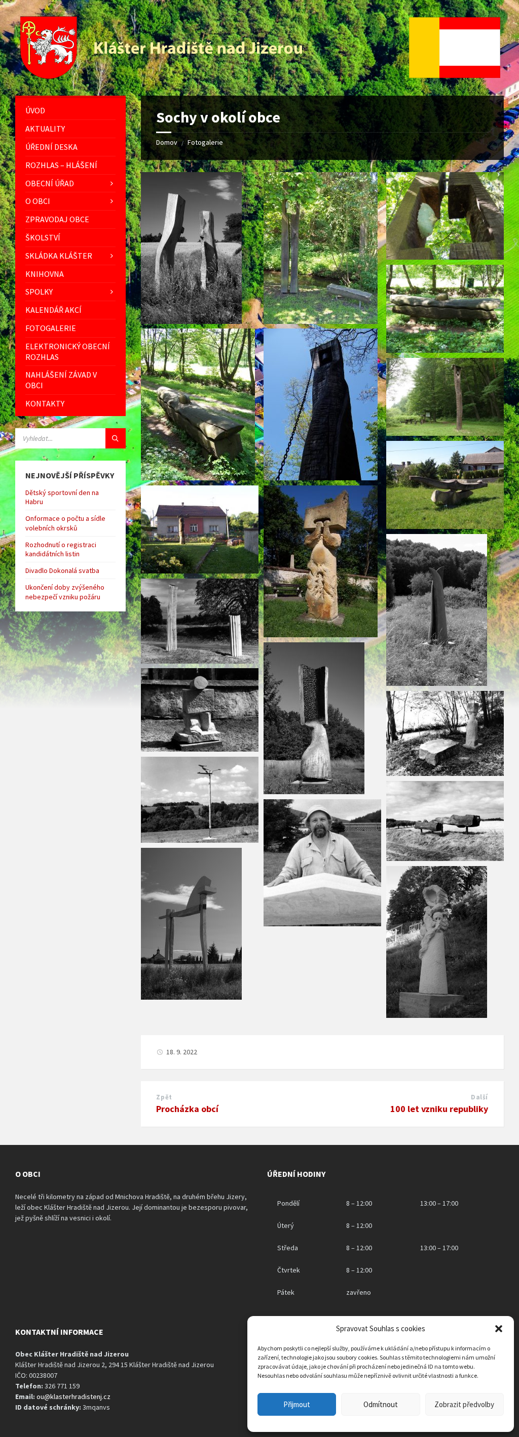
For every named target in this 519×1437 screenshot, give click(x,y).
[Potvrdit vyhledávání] (115, 438)
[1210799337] (436, 1015)
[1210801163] (445, 858)
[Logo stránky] (162, 76)
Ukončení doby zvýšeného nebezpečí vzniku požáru (64, 592)
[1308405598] (445, 773)
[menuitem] (70, 110)
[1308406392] (321, 634)
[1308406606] (321, 477)
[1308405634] (199, 840)
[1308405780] (199, 660)
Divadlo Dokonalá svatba (62, 570)
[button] (499, 1329)
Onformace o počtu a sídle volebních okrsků (65, 523)
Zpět (164, 1097)
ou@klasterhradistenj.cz (73, 1396)
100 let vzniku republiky (439, 1109)
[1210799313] (191, 321)
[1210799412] (191, 997)
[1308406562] (445, 433)
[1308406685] (445, 350)
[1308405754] (199, 749)
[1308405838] (314, 791)
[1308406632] (198, 477)
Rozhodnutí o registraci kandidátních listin (60, 549)
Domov (166, 142)
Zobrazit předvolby (464, 1404)
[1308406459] (199, 570)
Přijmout (296, 1404)
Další (479, 1097)
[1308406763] (321, 321)
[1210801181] (322, 923)
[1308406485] (445, 526)
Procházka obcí (187, 1109)
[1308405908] (436, 683)
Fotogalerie (205, 142)
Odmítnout (380, 1404)
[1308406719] (445, 257)
